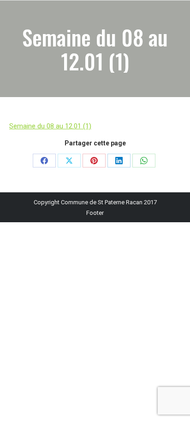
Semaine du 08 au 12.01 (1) (50, 126)
